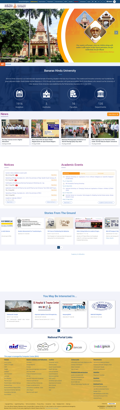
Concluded (100, 173)
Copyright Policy (9, 404)
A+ (98, 1)
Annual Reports (31, 364)
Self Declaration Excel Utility (100, 393)
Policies (29, 367)
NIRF (65, 1)
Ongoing (82, 173)
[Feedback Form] (92, 1)
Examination (42, 1)
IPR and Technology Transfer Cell (80, 384)
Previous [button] (4, 32)
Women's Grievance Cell (77, 377)
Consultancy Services (10, 392)
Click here (93, 319)
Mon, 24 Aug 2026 (10, 175)
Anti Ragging (7, 378)
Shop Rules (52, 387)
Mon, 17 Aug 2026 (10, 185)
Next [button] (116, 32)
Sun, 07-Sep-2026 (88, 190)
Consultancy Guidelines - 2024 (35, 387)
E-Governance (59, 1)
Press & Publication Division (34, 374)
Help (54, 404)
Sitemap (68, 404)
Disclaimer (48, 404)
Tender (6, 369)
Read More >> (10, 202)
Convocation (7, 394)
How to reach (74, 369)
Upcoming (66, 173)
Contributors (96, 381)
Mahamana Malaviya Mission (101, 362)
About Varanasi (75, 367)
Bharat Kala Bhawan (99, 369)
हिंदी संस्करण (109, 1)
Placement (50, 1)
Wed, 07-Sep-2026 (88, 197)
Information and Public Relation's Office (81, 362)
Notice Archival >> (51, 202)
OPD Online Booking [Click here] (109, 64)
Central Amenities (53, 376)
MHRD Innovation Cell (77, 375)
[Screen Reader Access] (95, 1)
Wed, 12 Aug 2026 (10, 195)
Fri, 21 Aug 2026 (10, 180)
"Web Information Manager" (52, 408)
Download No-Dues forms (100, 396)
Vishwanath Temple (98, 367)
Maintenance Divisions (55, 383)
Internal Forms (97, 398)
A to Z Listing (7, 362)
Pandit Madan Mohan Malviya (12, 383)
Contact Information (76, 364)
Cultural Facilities (53, 371)
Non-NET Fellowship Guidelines (35, 378)
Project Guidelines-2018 (33, 385)
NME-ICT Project (8, 364)
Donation (29, 362)
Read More (53, 175)
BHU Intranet (52, 385)
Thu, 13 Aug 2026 (10, 190)
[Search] (114, 1)
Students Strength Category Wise (102, 364)
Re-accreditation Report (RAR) (12, 387)
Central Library (53, 364)
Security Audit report (32, 392)
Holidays (6, 371)
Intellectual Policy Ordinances (34, 383)
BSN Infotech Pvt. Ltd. (111, 408)
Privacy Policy (40, 404)
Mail (50, 390)
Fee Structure (8, 380)
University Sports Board (55, 380)
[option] (60, 35)
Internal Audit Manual (32, 380)
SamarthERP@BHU (24, 1)
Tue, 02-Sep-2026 (73, 185)
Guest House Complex (55, 367)
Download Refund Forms (100, 386)
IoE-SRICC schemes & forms (101, 389)
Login (88, 1)
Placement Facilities (98, 375)
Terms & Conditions (30, 404)
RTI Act (28, 376)
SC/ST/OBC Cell (75, 382)
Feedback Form (60, 404)
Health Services (53, 369)
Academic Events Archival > (106, 202)
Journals (6, 376)
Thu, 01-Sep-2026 (88, 179)
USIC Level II (52, 378)
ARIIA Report (30, 390)
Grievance (83, 1)
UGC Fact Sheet (31, 371)
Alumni (71, 1)
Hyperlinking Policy (19, 404)
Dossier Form (97, 391)
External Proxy (8, 385)
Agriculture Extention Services (12, 390)
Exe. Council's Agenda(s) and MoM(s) (36, 369)
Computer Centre (53, 362)
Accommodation (53, 374)
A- (104, 1)
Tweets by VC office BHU (78, 254)
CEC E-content (8, 374)
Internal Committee (76, 379)
